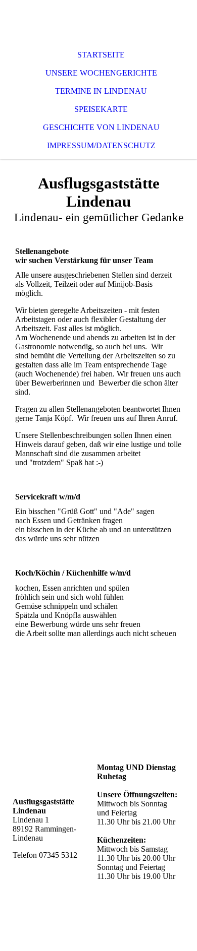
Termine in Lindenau (101, 91)
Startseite (101, 54)
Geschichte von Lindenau (101, 127)
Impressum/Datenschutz (101, 145)
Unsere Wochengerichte (101, 73)
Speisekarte (101, 109)
